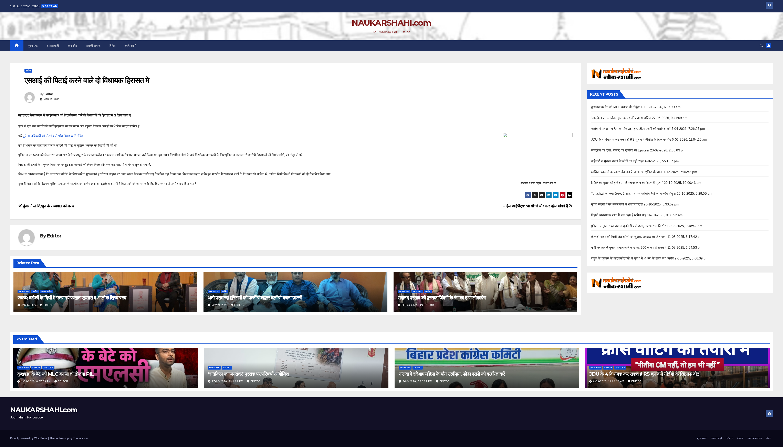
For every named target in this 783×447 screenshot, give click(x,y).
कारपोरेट (72, 45)
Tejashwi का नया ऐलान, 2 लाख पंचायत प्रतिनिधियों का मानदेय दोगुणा (633, 193)
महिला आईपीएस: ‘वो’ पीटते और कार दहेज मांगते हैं (536, 206)
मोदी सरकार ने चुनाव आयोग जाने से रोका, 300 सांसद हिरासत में (629, 247)
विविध (112, 45)
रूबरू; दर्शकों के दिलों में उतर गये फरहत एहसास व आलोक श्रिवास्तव (72, 298)
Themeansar (80, 438)
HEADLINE (24, 291)
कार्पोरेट (28, 71)
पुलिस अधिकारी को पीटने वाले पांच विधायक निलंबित (53, 136)
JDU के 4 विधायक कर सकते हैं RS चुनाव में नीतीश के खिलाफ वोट (631, 139)
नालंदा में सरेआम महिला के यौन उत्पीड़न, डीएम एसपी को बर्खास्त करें (631, 128)
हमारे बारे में (130, 45)
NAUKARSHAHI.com (391, 23)
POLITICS (213, 291)
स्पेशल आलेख (46, 291)
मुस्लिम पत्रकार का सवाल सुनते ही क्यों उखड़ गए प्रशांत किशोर (628, 226)
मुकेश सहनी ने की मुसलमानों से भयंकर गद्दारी (617, 204)
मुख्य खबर (702, 438)
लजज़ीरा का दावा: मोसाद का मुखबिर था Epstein (620, 150)
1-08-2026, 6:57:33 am (36, 381)
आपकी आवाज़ (93, 45)
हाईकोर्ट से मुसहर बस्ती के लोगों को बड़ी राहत (617, 161)
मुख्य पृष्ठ (33, 45)
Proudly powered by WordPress (29, 438)
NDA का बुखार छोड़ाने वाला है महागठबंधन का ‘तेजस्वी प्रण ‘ (627, 182)
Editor (48, 94)
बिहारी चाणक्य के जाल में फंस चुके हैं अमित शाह (618, 215)
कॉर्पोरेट (729, 438)
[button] (761, 45)
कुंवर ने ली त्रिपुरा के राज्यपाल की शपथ (48, 206)
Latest (36, 367)
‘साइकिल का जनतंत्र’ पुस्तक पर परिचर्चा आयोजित (621, 118)
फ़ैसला (740, 438)
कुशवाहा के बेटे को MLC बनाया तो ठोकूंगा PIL (618, 107)
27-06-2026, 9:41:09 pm (228, 381)
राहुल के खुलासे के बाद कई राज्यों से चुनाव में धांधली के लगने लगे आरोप (632, 258)
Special (417, 291)
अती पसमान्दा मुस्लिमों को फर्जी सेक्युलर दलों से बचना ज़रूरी (255, 298)
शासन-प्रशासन (755, 438)
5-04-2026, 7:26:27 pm (418, 381)
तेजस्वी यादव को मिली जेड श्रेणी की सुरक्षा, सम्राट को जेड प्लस (629, 236)
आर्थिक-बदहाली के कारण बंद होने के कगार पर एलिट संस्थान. (627, 172)
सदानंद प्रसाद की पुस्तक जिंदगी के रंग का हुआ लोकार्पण (442, 298)
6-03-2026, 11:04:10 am (609, 381)
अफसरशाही (52, 45)
